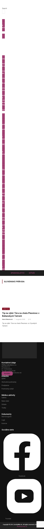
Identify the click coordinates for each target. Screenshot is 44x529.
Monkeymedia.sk (22, 526)
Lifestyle (6, 309)
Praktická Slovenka (7, 168)
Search (4, 8)
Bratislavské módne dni (8, 71)
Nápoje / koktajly (6, 136)
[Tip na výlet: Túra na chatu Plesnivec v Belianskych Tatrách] (22, 299)
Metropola (7, 49)
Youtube (8, 518)
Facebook (22, 476)
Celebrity (9, 30)
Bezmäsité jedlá (8, 128)
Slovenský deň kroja (7, 63)
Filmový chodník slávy (7, 88)
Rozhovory (10, 37)
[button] (3, 6)
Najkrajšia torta (7, 108)
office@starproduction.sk (13, 373)
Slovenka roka (7, 58)
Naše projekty (5, 182)
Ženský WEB (6, 142)
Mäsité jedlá (6, 123)
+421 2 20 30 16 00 (9, 371)
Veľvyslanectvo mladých (9, 77)
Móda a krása (6, 25)
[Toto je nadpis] (22, 471)
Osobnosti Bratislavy (7, 82)
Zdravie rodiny (6, 173)
